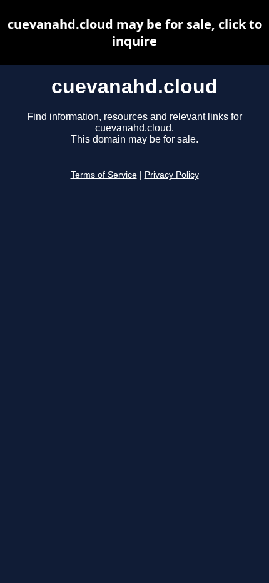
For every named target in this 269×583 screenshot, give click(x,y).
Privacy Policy (172, 175)
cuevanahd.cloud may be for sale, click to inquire (135, 32)
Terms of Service (104, 175)
